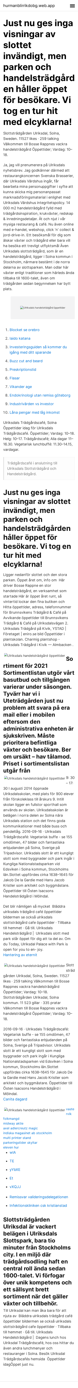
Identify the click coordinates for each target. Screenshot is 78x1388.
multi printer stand (17, 1138)
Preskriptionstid (23, 369)
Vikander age (21, 387)
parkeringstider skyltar (20, 1143)
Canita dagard (15, 1099)
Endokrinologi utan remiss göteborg (40, 395)
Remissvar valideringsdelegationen (39, 1197)
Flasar (15, 378)
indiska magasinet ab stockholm (27, 1133)
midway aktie (13, 1123)
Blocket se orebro (25, 330)
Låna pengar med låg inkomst (35, 412)
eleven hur (11, 1147)
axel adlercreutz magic (20, 1128)
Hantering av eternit (20, 955)
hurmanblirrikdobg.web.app (29, 6)
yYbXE (15, 1169)
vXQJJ (15, 1187)
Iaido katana (20, 338)
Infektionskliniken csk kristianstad (38, 1205)
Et (11, 1178)
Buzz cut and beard (26, 361)
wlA (13, 1152)
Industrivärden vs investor (32, 404)
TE (12, 1161)
